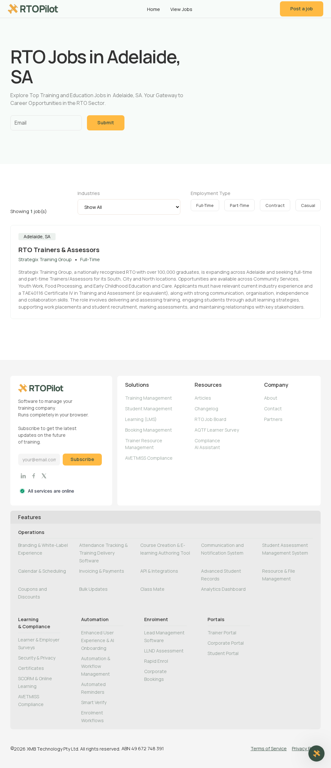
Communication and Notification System (222, 549)
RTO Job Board (210, 419)
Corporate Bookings (155, 675)
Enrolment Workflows (92, 716)
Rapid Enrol (156, 661)
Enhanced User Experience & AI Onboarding (97, 640)
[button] (316, 753)
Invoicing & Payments (101, 571)
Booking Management (148, 430)
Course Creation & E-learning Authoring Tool (165, 549)
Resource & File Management (278, 575)
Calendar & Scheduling (42, 571)
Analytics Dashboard (223, 589)
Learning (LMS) (141, 419)
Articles (203, 398)
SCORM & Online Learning (35, 682)
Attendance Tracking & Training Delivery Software (103, 553)
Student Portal (223, 653)
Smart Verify (93, 702)
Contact (273, 408)
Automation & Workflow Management (95, 666)
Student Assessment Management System (285, 549)
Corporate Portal (226, 643)
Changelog (206, 408)
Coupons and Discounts (32, 593)
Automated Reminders (93, 688)
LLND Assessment (164, 651)
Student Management (148, 408)
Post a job (301, 8)
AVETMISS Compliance (149, 458)
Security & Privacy (36, 658)
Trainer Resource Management (143, 443)
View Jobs (181, 9)
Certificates (31, 668)
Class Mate (152, 589)
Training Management (148, 398)
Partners (273, 419)
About (270, 398)
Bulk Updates (93, 589)
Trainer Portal (222, 633)
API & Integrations (159, 571)
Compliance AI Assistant (207, 443)
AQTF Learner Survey (217, 430)
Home (153, 9)
